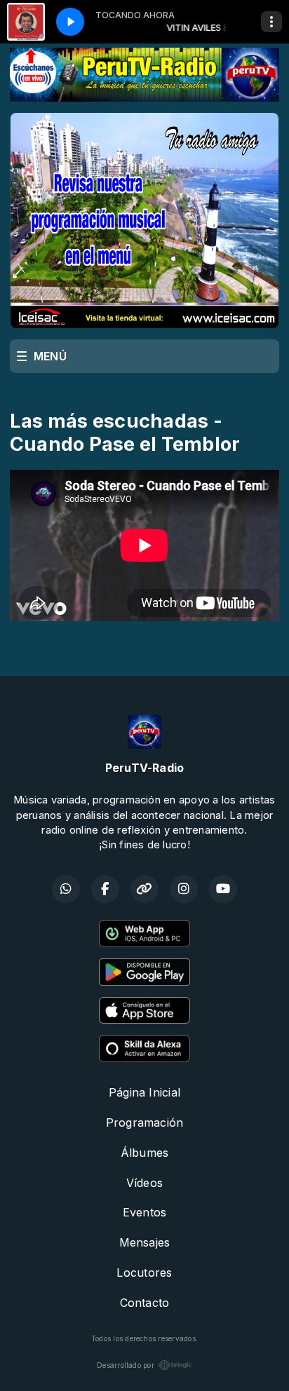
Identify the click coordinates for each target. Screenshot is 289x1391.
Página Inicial (144, 1092)
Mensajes (144, 1242)
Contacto (145, 1303)
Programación (145, 1122)
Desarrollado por (125, 1365)
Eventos (145, 1212)
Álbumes (145, 1153)
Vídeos (144, 1183)
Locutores (144, 1273)
